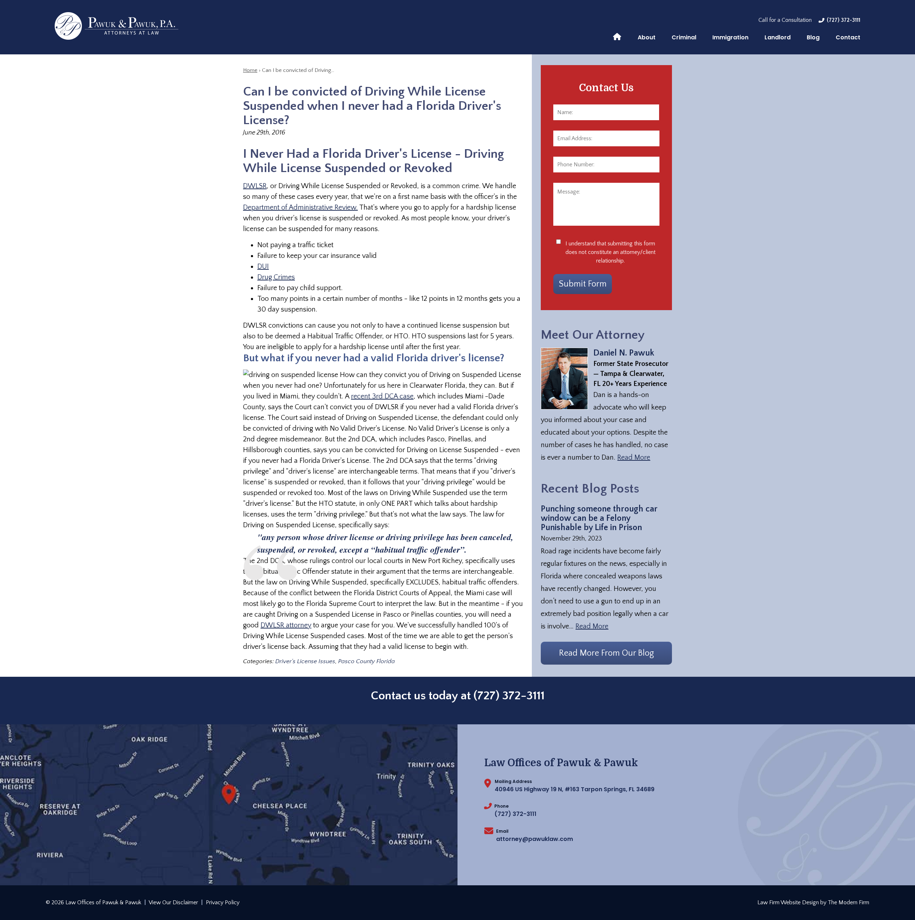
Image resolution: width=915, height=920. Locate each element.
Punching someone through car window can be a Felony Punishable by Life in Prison (599, 518)
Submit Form (583, 284)
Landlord (778, 37)
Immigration (730, 37)
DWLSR (255, 186)
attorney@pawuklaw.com (534, 839)
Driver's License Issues (305, 661)
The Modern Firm (848, 902)
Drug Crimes (276, 277)
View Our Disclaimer (173, 902)
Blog (813, 37)
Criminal (684, 37)
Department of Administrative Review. (300, 207)
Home (617, 36)
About (647, 37)
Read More (633, 457)
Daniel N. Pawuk (623, 353)
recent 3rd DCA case (382, 396)
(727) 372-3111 (843, 20)
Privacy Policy (222, 902)
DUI (263, 266)
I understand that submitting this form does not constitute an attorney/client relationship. (610, 252)
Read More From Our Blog (606, 653)
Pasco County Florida (366, 661)
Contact (848, 37)
